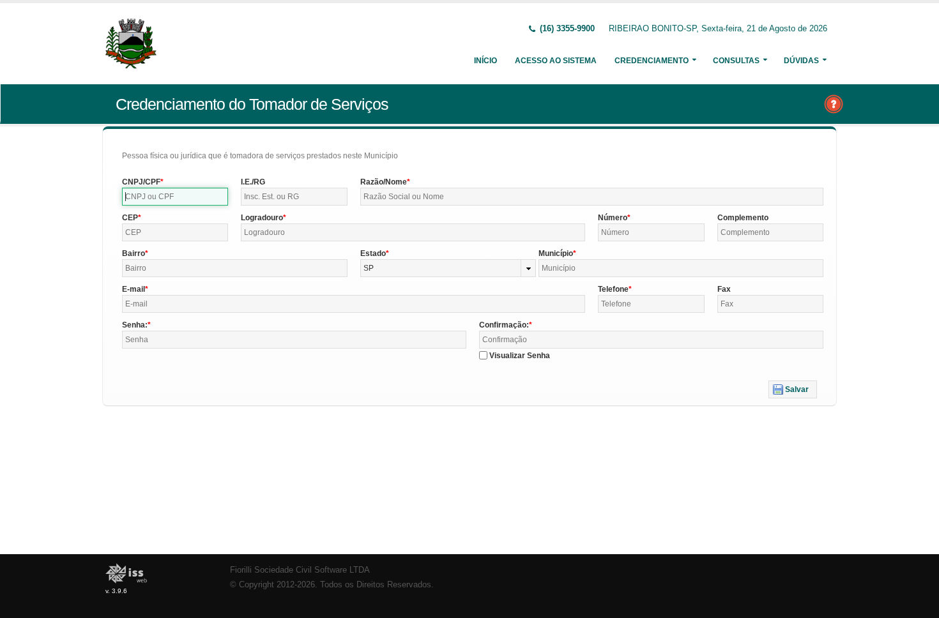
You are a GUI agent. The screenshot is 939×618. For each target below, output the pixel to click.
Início (485, 60)
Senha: (135, 324)
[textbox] (175, 197)
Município (555, 253)
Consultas (736, 60)
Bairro (133, 253)
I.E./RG (253, 181)
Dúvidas (801, 60)
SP (368, 268)
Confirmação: (504, 324)
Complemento (742, 217)
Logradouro (262, 217)
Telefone (613, 289)
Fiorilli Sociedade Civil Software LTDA (300, 570)
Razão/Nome (383, 181)
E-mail (133, 289)
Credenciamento (652, 60)
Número (612, 217)
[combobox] (448, 268)
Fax (724, 289)
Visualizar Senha (519, 355)
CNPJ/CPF (141, 181)
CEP (130, 217)
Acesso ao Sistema (556, 60)
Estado (373, 253)
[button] (792, 389)
